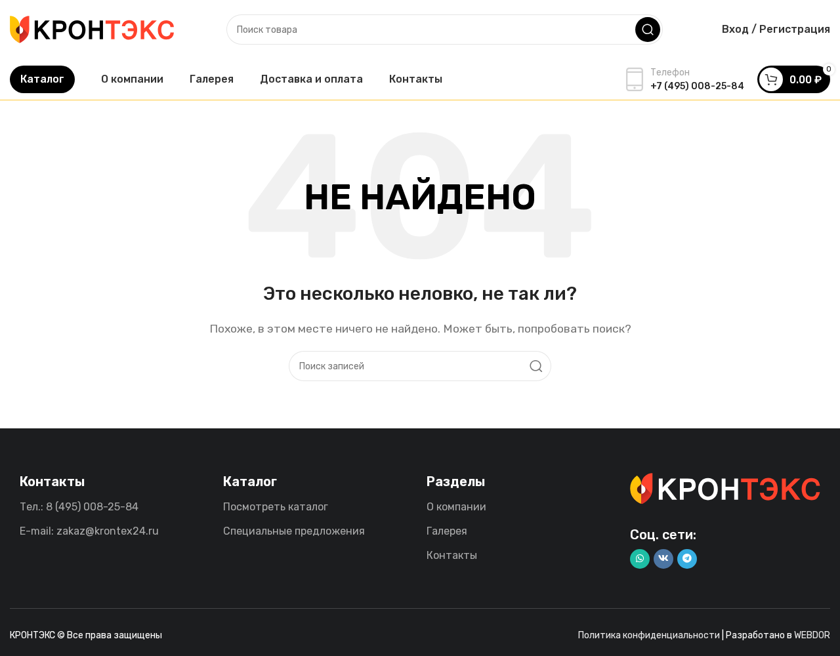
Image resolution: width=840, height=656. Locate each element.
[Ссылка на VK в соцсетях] (663, 559)
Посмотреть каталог (275, 507)
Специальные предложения (294, 531)
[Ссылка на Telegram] (687, 559)
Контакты (452, 555)
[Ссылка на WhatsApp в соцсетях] (640, 559)
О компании (456, 507)
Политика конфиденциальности (649, 635)
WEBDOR (812, 635)
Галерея (447, 531)
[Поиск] (647, 29)
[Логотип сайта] (92, 28)
